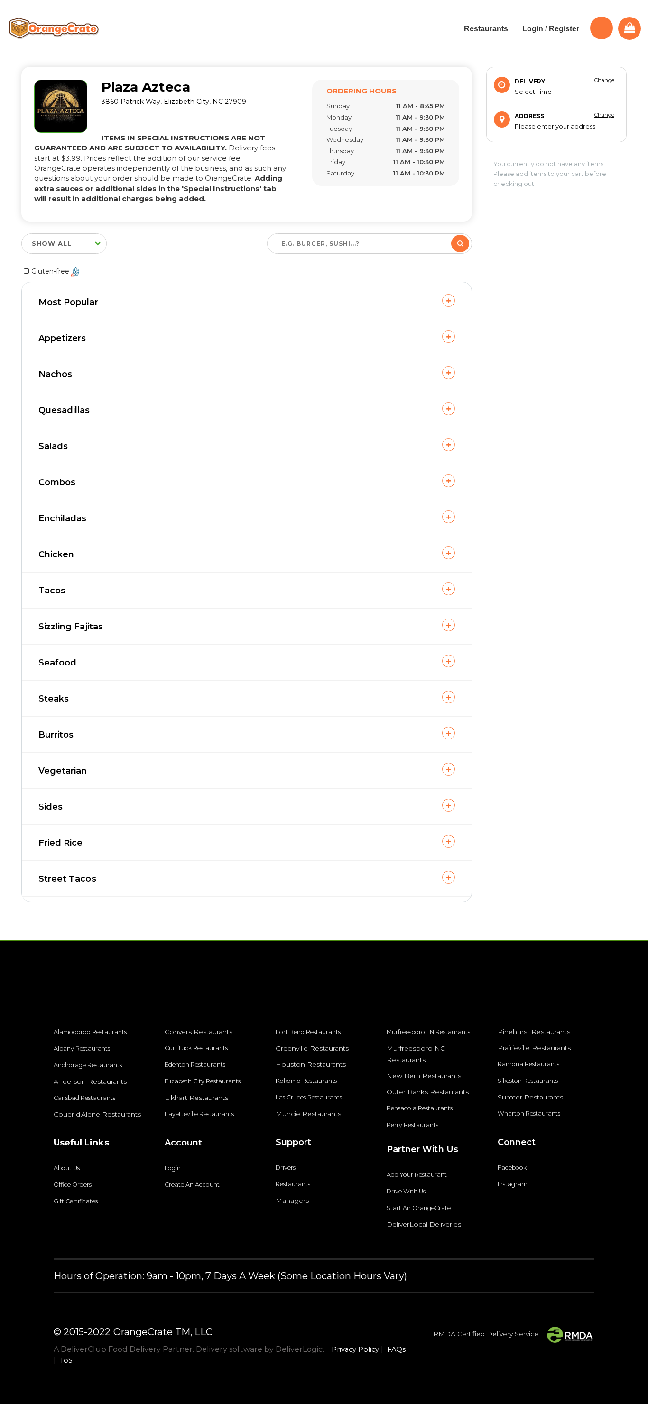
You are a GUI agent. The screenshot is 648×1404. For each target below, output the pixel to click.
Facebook (512, 1167)
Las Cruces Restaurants (309, 1097)
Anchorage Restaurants (88, 1065)
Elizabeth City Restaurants (203, 1081)
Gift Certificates (76, 1201)
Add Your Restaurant (417, 1174)
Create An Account (192, 1184)
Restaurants (293, 1184)
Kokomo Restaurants (306, 1080)
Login (173, 1168)
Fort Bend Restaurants (308, 1031)
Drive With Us (406, 1191)
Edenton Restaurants (195, 1064)
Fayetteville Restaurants (199, 1114)
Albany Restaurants (82, 1048)
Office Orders (73, 1184)
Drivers (286, 1167)
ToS (66, 1360)
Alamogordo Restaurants (90, 1031)
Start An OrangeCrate (419, 1207)
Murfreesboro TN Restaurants (428, 1031)
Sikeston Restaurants (528, 1080)
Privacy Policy (355, 1349)
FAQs (396, 1349)
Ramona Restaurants (528, 1064)
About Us (67, 1168)
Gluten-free (51, 271)
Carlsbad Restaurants (84, 1097)
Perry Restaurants (412, 1124)
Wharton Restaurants (529, 1113)
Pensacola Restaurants (420, 1108)
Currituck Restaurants (196, 1048)
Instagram (513, 1184)
